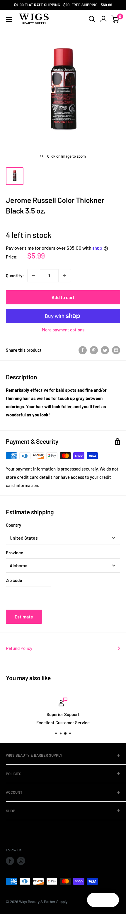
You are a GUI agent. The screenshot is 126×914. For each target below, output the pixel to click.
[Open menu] (9, 19)
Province (14, 552)
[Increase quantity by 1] (65, 275)
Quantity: (15, 275)
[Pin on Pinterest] (94, 350)
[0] (115, 19)
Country (13, 525)
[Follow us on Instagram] (21, 861)
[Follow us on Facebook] (10, 861)
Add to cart (63, 297)
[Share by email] (116, 350)
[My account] (103, 19)
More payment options (63, 329)
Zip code (14, 580)
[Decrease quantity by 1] (34, 275)
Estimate (24, 616)
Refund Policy (19, 648)
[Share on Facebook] (83, 350)
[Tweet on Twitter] (105, 350)
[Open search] (92, 19)
